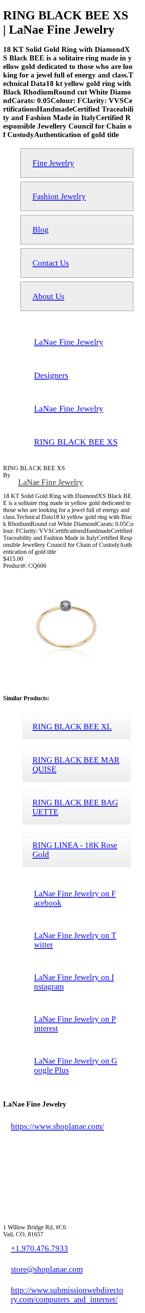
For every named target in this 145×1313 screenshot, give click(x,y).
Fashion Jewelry (59, 196)
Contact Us (50, 262)
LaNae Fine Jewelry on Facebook (75, 898)
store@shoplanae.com (47, 1269)
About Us (48, 296)
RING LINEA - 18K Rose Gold (74, 849)
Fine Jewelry (53, 162)
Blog (40, 229)
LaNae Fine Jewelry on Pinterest (75, 1023)
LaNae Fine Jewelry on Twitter (75, 940)
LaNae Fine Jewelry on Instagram (74, 982)
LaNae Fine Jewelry (50, 482)
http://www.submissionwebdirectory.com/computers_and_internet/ (67, 1295)
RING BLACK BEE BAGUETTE (75, 807)
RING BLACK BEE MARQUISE (75, 764)
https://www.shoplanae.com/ (57, 1126)
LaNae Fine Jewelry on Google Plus (75, 1065)
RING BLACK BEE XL (72, 726)
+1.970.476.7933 (39, 1248)
